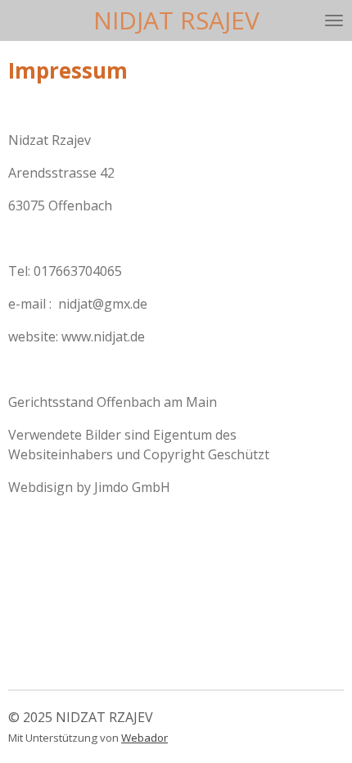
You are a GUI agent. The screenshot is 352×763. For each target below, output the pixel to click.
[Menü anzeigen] (334, 20)
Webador (144, 737)
